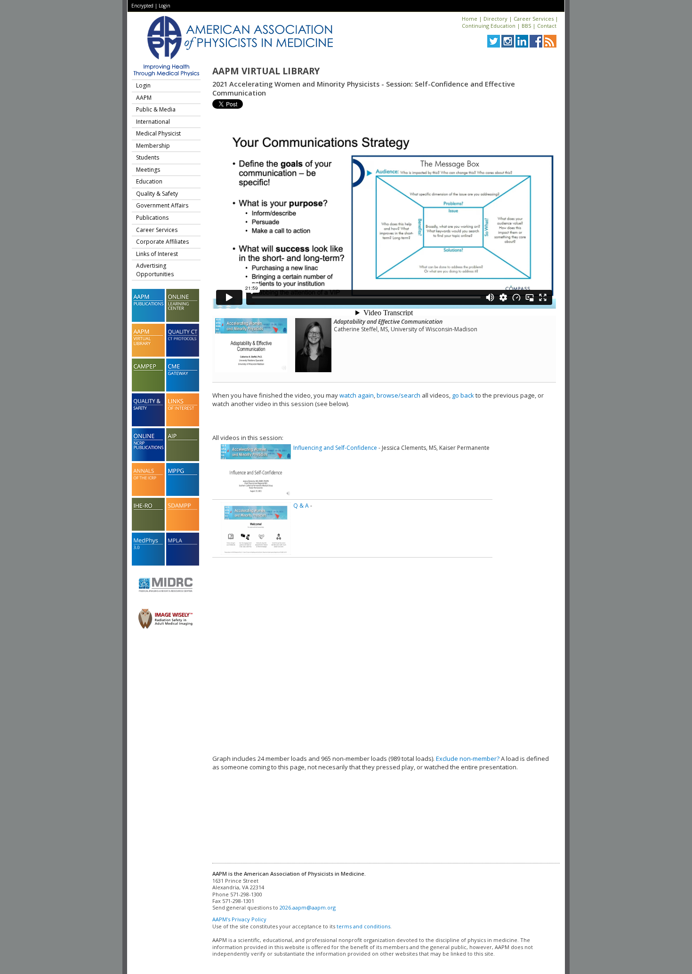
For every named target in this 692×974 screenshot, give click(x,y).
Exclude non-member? (467, 758)
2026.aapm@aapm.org (308, 907)
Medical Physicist (158, 133)
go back (463, 395)
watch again (356, 395)
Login (164, 5)
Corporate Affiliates (162, 242)
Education (149, 181)
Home (469, 18)
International (153, 122)
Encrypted (142, 5)
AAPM (144, 98)
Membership (153, 146)
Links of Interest (157, 254)
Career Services (534, 18)
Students (147, 157)
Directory (495, 18)
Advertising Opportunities (155, 270)
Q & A (301, 506)
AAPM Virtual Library (266, 71)
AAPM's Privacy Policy (239, 919)
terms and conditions (363, 926)
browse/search (398, 395)
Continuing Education (488, 25)
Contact (546, 25)
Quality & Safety (157, 194)
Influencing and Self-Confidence (335, 448)
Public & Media (156, 109)
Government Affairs (162, 205)
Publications (152, 218)
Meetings (148, 170)
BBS (526, 25)
